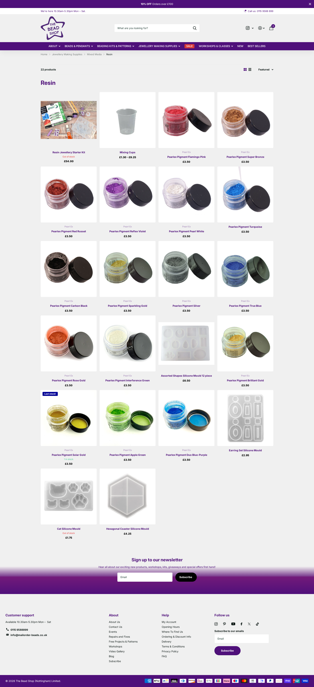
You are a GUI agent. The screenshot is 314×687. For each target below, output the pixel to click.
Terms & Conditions (173, 646)
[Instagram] (216, 624)
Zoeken (195, 28)
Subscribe (186, 577)
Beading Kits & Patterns (114, 46)
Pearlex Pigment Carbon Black (68, 305)
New (240, 46)
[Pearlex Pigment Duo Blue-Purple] (186, 418)
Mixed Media (94, 54)
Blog (111, 656)
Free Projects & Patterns (123, 641)
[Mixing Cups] (128, 120)
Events (113, 631)
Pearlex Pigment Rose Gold (68, 380)
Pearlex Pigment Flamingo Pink (186, 156)
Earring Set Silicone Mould (245, 450)
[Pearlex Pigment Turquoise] (245, 194)
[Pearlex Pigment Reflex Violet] (128, 194)
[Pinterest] (224, 624)
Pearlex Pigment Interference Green (127, 380)
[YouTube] (233, 624)
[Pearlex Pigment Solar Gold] (69, 418)
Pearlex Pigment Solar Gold (69, 454)
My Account (169, 621)
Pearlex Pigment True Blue (245, 305)
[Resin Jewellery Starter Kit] (69, 120)
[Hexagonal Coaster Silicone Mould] (128, 496)
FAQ (164, 656)
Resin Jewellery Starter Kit (69, 152)
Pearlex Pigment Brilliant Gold (245, 380)
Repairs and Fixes (119, 636)
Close (310, 4)
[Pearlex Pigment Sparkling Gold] (128, 269)
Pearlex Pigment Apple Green (128, 454)
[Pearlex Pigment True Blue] (245, 269)
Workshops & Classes (214, 46)
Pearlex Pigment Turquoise (245, 226)
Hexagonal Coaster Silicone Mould (127, 528)
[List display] (249, 69)
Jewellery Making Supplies (157, 46)
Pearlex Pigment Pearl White (186, 231)
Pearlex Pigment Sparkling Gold (127, 305)
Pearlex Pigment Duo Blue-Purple (186, 454)
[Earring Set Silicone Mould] (245, 418)
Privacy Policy (170, 651)
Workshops (115, 646)
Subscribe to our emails (229, 631)
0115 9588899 (19, 629)
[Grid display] (245, 69)
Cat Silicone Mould (68, 528)
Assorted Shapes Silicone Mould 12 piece (186, 375)
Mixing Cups (127, 152)
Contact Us (115, 626)
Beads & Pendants (77, 46)
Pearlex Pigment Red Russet (68, 231)
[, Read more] (250, 28)
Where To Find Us (172, 631)
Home (44, 54)
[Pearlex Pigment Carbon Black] (69, 269)
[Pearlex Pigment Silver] (186, 269)
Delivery (166, 641)
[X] (249, 624)
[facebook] (241, 624)
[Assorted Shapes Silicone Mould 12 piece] (186, 343)
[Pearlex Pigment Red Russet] (69, 194)
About (53, 46)
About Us (114, 621)
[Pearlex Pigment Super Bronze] (245, 120)
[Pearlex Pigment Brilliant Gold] (245, 343)
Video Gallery (117, 651)
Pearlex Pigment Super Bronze (245, 156)
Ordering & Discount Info (176, 636)
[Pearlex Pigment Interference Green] (128, 343)
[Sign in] (261, 28)
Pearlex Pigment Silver (186, 305)
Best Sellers (256, 46)
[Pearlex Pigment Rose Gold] (69, 343)
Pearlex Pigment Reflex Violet (127, 231)
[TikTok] (257, 624)
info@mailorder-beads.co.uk (29, 635)
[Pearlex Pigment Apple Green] (128, 418)
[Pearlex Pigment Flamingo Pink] (186, 120)
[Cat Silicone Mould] (69, 496)
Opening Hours (171, 626)
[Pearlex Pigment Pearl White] (186, 194)
